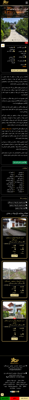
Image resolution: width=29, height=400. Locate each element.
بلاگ (20, 386)
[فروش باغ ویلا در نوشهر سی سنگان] (14, 30)
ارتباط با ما (12, 388)
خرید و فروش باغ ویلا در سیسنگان (17, 203)
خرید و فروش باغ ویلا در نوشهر (18, 205)
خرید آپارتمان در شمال (9, 384)
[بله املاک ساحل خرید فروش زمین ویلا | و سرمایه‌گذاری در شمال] (11, 392)
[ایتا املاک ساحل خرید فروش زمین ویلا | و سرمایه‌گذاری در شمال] (14, 392)
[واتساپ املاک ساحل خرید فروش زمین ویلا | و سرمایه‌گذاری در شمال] (15, 392)
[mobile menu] (26, 2)
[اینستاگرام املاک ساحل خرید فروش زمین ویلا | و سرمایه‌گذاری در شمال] (17, 392)
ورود (5, 386)
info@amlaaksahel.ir (15, 370)
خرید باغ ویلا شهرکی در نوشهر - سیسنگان (14, 239)
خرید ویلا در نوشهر (6, 129)
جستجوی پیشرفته (12, 386)
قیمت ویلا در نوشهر (20, 208)
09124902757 (11, 377)
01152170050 (20, 377)
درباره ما (19, 388)
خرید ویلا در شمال (21, 383)
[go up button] (2, 394)
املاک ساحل (21, 381)
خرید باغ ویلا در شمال (21, 384)
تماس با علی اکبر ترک (19, 162)
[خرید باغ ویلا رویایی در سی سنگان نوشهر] (14, 310)
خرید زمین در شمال (10, 383)
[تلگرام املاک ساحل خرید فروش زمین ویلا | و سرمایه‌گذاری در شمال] (18, 392)
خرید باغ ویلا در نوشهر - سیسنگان (14, 281)
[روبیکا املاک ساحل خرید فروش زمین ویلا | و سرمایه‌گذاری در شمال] (12, 392)
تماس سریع (5, 398)
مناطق (24, 386)
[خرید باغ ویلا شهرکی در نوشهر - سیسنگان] (14, 227)
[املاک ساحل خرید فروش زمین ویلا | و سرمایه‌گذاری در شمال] (5, 2)
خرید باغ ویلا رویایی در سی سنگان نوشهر (14, 322)
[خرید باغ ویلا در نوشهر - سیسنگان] (14, 271)
